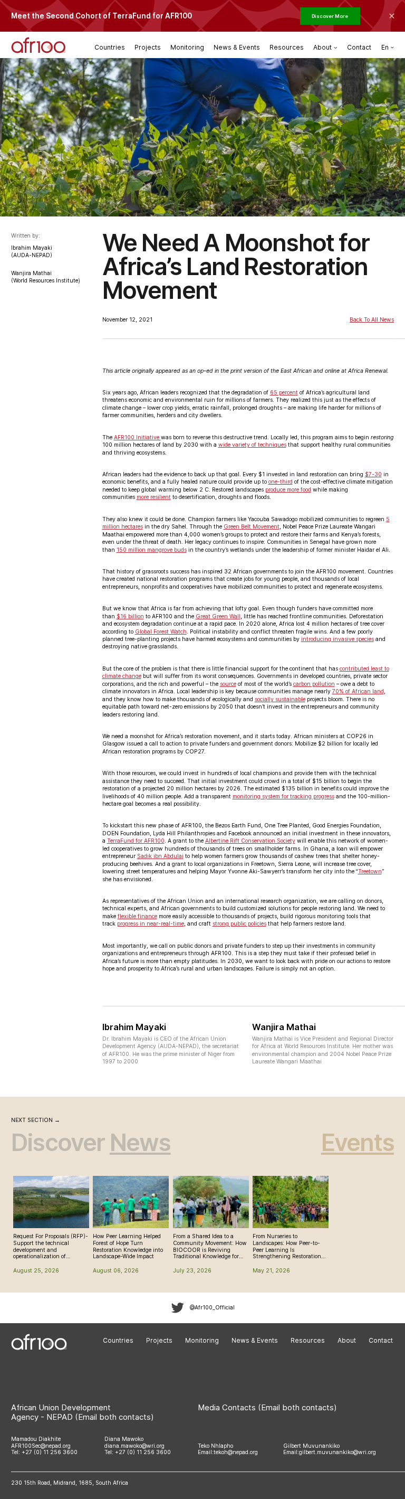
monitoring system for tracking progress (283, 796)
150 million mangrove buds (152, 549)
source (228, 684)
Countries (109, 47)
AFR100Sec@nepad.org (41, 1446)
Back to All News (372, 320)
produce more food (288, 489)
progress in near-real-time (150, 923)
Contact (359, 47)
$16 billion (130, 616)
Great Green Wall (218, 616)
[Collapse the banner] (392, 16)
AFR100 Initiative (137, 437)
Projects (147, 47)
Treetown (370, 871)
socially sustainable (280, 699)
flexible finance (137, 916)
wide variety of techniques (252, 444)
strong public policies (239, 923)
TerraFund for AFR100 (136, 840)
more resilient (154, 497)
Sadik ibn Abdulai (160, 856)
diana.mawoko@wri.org (134, 1446)
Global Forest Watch (161, 631)
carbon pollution (314, 684)
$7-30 (373, 474)
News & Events (237, 47)
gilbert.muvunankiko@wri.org (337, 1452)
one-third (280, 481)
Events (357, 1142)
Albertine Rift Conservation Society (250, 840)
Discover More (330, 16)
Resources (286, 47)
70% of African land (358, 691)
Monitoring (187, 47)
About (347, 1340)
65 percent (284, 392)
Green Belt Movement (251, 526)
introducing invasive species (337, 639)
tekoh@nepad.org (236, 1452)
